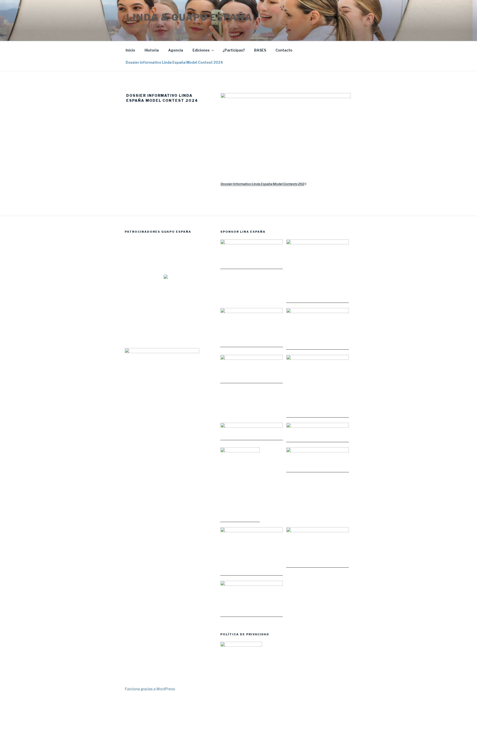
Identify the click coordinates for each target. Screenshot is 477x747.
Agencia (175, 50)
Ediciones (201, 50)
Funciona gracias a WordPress (150, 689)
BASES (260, 50)
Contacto (284, 50)
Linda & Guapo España (189, 17)
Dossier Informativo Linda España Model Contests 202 (262, 184)
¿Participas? (234, 50)
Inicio (130, 50)
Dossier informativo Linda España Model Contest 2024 (174, 62)
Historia (152, 50)
